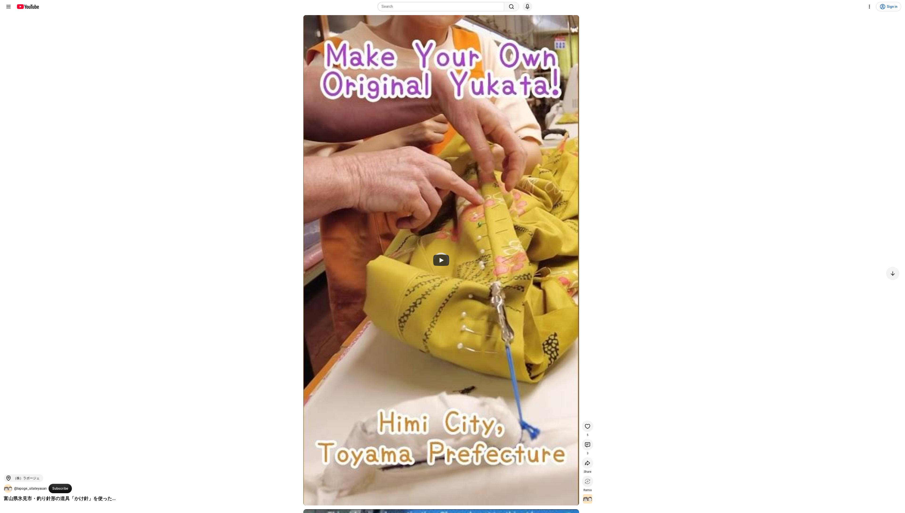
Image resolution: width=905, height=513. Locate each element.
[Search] (511, 6)
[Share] (587, 463)
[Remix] (587, 481)
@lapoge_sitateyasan (30, 488)
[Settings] (869, 6)
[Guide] (8, 6)
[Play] (441, 260)
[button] (8, 488)
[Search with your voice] (527, 6)
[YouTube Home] (27, 6)
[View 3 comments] (587, 444)
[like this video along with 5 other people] (587, 426)
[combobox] (442, 6)
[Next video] (892, 273)
